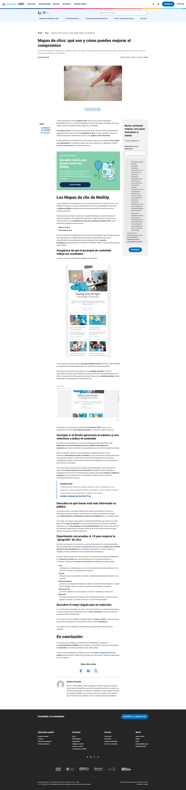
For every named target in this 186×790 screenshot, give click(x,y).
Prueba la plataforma (43, 744)
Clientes (138, 739)
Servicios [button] (31, 4)
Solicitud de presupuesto (44, 741)
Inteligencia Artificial (78, 744)
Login (179, 4)
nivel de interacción (65, 145)
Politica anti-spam (142, 782)
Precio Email (107, 736)
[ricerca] (153, 4)
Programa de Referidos (110, 741)
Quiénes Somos (140, 736)
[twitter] (96, 671)
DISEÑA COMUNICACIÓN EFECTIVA (75, 496)
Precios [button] (56, 4)
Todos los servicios (77, 746)
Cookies (145, 784)
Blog (46, 33)
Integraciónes (45, 4)
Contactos (40, 739)
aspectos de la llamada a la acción (87, 561)
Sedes (137, 741)
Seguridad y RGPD (141, 746)
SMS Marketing (76, 739)
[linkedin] (88, 671)
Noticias (144, 18)
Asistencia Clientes (43, 736)
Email (73, 736)
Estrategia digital (72, 18)
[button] (46, 124)
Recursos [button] (67, 4)
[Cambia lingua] (158, 4)
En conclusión (45, 133)
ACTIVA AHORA (75, 185)
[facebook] (81, 671)
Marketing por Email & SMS (49, 18)
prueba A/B (87, 547)
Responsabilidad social (142, 744)
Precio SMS (107, 739)
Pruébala (168, 4)
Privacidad (139, 784)
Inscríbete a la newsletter (134, 717)
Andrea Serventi (43, 57)
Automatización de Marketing (96, 18)
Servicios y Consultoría (110, 744)
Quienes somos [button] (80, 4)
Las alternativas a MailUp (79, 749)
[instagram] (98, 757)
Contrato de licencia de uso (128, 782)
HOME (40, 33)
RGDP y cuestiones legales (124, 18)
